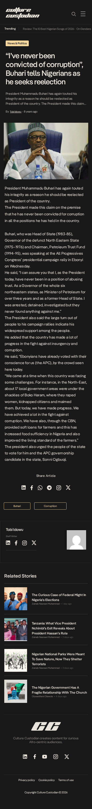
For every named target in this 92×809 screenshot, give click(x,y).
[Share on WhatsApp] (40, 488)
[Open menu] (83, 13)
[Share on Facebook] (31, 488)
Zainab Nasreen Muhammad (46, 603)
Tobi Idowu (15, 111)
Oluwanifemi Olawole (42, 696)
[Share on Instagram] (58, 488)
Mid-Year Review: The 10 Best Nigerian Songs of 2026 (40, 29)
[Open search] (73, 13)
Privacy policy (26, 780)
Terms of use (66, 780)
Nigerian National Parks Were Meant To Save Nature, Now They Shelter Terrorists (58, 659)
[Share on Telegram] (49, 488)
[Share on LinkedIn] (23, 488)
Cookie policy (46, 780)
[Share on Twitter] (68, 488)
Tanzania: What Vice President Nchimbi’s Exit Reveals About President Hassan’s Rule (54, 628)
